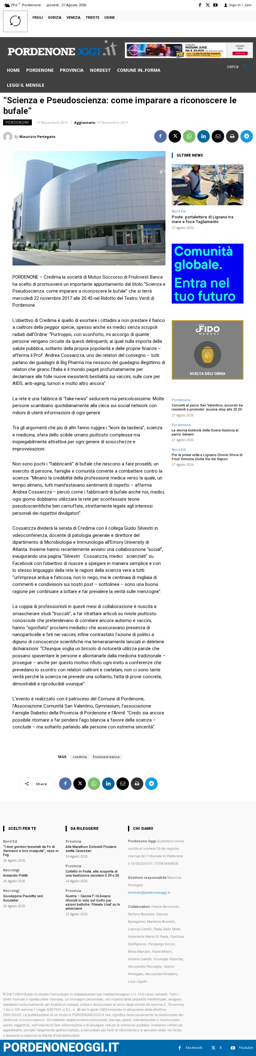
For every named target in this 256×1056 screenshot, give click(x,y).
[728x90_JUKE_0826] (189, 56)
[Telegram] (246, 136)
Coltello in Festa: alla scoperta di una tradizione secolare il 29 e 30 (92, 873)
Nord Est (179, 211)
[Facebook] (200, 5)
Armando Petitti (15, 876)
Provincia (73, 841)
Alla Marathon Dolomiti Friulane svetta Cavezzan (91, 849)
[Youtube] (215, 5)
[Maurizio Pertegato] (8, 136)
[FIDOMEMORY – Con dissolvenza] (208, 378)
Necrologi (11, 870)
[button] (239, 66)
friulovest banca (106, 757)
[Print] (232, 136)
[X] (208, 5)
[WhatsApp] (189, 136)
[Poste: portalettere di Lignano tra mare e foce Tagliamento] (208, 184)
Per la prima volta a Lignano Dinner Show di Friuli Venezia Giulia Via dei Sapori (207, 457)
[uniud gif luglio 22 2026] (208, 302)
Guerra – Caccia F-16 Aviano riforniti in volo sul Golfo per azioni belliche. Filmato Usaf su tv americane (93, 902)
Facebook (194, 1048)
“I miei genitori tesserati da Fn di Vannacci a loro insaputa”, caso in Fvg (31, 851)
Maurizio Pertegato (37, 136)
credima (80, 757)
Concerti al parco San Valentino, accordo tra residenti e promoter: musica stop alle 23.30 (207, 407)
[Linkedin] (203, 136)
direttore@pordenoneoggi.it (149, 893)
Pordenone (17, 122)
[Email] (218, 136)
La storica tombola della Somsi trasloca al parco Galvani (205, 432)
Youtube (246, 1048)
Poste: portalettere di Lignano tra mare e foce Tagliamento (202, 219)
